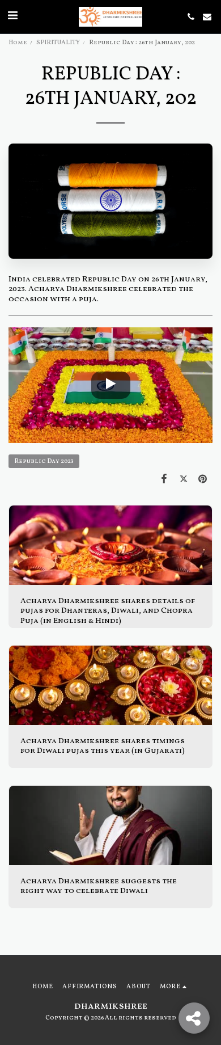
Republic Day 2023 (44, 461)
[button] (12, 16)
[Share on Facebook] (163, 479)
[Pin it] (202, 479)
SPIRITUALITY (58, 42)
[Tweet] (183, 479)
